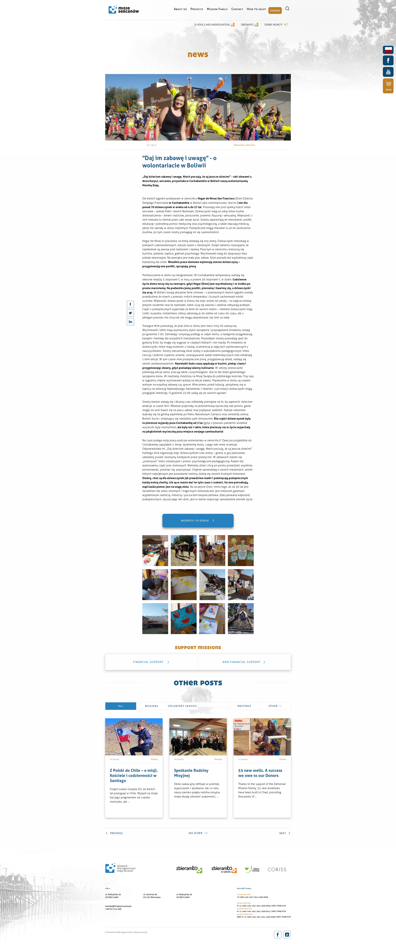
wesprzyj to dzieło (195, 520)
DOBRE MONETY (274, 24)
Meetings (244, 706)
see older (195, 833)
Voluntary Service (182, 706)
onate (275, 10)
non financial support (241, 662)
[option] (134, 768)
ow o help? (256, 9)
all (120, 706)
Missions (151, 706)
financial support (149, 662)
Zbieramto (247, 24)
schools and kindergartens (212, 24)
